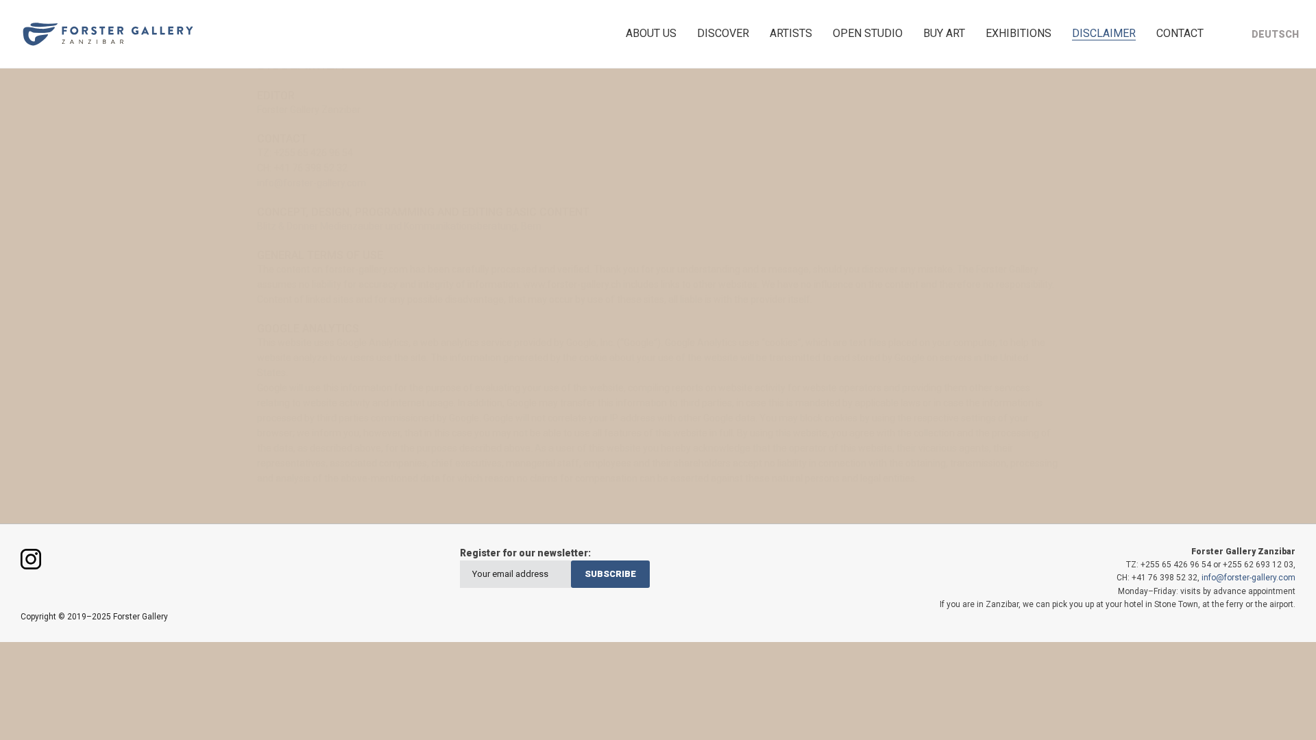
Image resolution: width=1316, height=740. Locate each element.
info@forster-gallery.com (311, 182)
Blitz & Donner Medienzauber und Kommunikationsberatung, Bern (399, 226)
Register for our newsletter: (525, 552)
